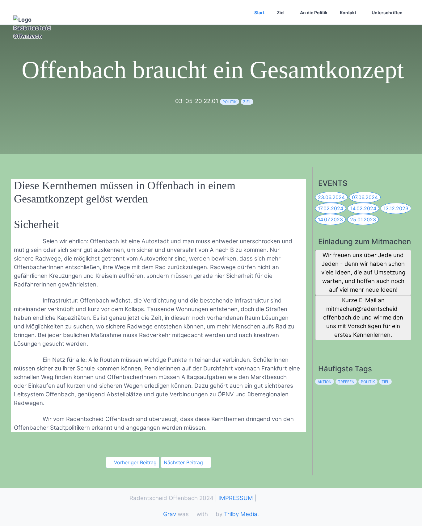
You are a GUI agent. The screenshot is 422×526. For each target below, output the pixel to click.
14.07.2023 (330, 219)
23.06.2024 (331, 197)
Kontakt (348, 12)
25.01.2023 (363, 219)
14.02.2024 (363, 208)
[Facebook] (319, 346)
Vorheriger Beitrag (134, 462)
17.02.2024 (330, 208)
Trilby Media (240, 514)
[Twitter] (333, 346)
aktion (324, 381)
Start (259, 12)
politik (229, 101)
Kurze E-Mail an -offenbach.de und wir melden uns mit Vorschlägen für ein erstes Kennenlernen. (363, 317)
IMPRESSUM (235, 498)
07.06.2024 (365, 197)
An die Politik (313, 12)
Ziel (281, 12)
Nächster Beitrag (184, 462)
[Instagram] (346, 346)
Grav (169, 514)
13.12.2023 (395, 208)
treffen (346, 381)
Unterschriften (387, 12)
